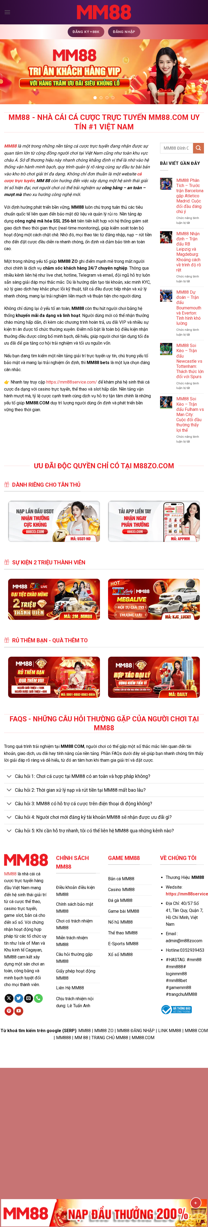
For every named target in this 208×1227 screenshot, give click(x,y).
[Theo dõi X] (9, 998)
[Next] (197, 71)
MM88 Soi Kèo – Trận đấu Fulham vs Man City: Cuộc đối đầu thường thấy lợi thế (190, 414)
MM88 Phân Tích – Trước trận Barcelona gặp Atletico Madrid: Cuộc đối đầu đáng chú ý (189, 196)
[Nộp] (198, 148)
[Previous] (11, 71)
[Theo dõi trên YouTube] (18, 1011)
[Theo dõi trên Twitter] (18, 998)
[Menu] (7, 12)
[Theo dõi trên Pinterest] (9, 1011)
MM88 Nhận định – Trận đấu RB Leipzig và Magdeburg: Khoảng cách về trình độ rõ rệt (188, 252)
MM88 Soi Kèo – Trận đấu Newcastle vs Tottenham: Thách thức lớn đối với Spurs (190, 361)
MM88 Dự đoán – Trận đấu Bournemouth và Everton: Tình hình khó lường (188, 308)
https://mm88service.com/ (71, 382)
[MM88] (104, 12)
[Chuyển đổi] (9, 777)
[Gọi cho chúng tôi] (38, 998)
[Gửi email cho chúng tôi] (28, 998)
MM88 (10, 873)
